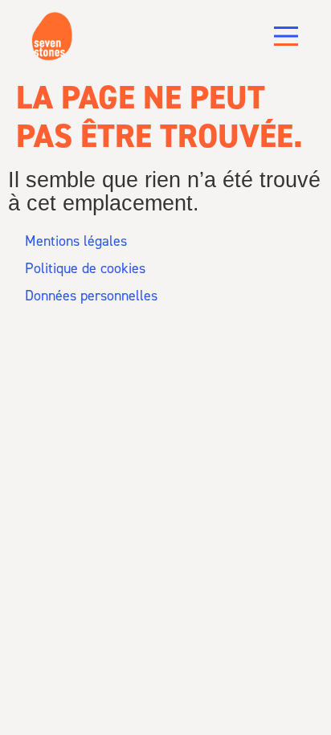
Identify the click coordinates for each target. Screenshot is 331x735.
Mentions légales (76, 241)
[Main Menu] (286, 36)
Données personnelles (91, 295)
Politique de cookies (85, 268)
